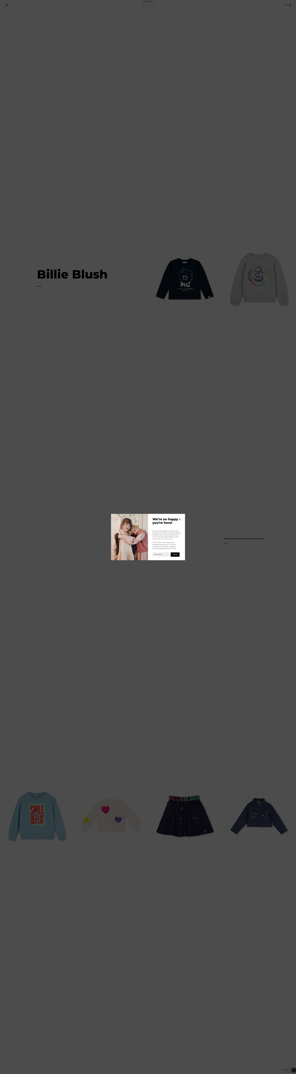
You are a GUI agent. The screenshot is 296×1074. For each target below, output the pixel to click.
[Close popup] (179, 519)
